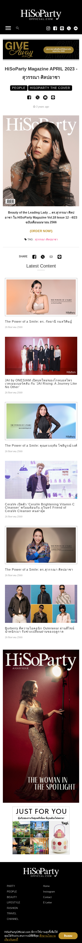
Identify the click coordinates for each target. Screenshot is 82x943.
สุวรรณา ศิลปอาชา (46, 239)
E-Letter (47, 902)
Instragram (49, 891)
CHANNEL (12, 919)
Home (46, 886)
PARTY (11, 886)
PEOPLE (12, 891)
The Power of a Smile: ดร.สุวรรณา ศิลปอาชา (39, 569)
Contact (47, 897)
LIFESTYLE (13, 902)
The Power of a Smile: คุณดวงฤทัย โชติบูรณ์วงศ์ (41, 445)
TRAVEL (11, 913)
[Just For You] (41, 830)
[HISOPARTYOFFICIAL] (41, 725)
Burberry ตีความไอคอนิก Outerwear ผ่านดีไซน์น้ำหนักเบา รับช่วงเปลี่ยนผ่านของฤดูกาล (39, 630)
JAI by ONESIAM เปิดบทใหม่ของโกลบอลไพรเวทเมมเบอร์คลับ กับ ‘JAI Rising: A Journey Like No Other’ (41, 384)
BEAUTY (12, 897)
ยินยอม (68, 935)
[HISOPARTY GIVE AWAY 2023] (41, 49)
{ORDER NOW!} (41, 231)
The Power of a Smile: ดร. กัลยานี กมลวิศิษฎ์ (38, 321)
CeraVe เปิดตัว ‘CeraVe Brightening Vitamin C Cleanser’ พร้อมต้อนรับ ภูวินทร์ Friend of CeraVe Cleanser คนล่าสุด (40, 508)
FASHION (12, 908)
